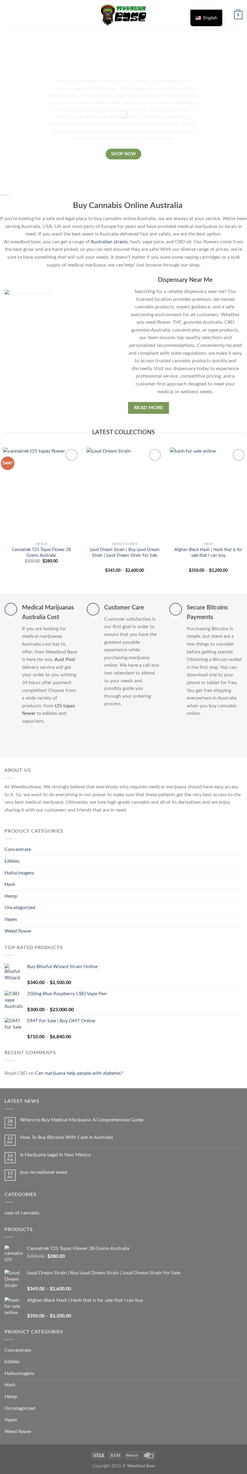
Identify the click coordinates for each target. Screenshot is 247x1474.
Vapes (11, 919)
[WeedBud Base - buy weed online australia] (123, 15)
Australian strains (109, 241)
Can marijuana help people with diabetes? (79, 1073)
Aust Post (65, 659)
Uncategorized (20, 907)
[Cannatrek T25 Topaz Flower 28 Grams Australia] (41, 493)
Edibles (12, 861)
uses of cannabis (22, 1213)
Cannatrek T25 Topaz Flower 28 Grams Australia (41, 552)
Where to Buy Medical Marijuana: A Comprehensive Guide (81, 1119)
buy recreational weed (43, 1172)
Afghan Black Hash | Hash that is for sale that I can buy (208, 552)
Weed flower (18, 931)
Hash (10, 884)
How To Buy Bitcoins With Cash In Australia (66, 1137)
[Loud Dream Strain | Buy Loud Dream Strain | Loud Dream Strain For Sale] (124, 493)
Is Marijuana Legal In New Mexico (55, 1154)
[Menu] (8, 15)
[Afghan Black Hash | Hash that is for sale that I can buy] (208, 493)
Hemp (11, 896)
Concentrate (18, 849)
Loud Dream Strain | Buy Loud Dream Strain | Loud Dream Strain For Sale (125, 552)
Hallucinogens (19, 873)
